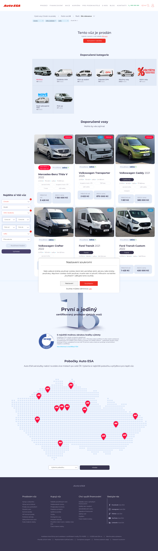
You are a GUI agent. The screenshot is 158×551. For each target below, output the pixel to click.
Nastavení (69, 283)
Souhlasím (89, 283)
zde (90, 289)
